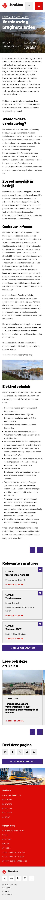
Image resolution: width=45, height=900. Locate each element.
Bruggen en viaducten (30, 47)
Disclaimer (7, 888)
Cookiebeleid (8, 895)
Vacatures (7, 813)
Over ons (6, 848)
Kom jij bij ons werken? (13, 831)
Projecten (7, 808)
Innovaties (7, 804)
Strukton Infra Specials (13, 857)
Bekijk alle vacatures (24, 648)
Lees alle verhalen (15, 17)
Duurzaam (6, 839)
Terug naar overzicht (24, 761)
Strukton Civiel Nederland (14, 861)
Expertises (7, 800)
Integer (5, 844)
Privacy (5, 891)
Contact (6, 817)
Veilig (5, 835)
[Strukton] (12, 5)
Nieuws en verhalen (11, 795)
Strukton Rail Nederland (13, 852)
